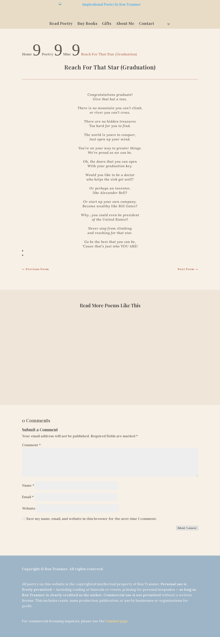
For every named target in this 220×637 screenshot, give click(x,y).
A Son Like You (110, 373)
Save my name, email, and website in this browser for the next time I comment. (91, 518)
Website (28, 508)
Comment (31, 445)
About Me (125, 24)
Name (28, 485)
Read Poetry (61, 24)
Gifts (106, 24)
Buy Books (87, 24)
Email (28, 497)
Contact (146, 24)
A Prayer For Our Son (110, 349)
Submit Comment (187, 528)
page (117, 621)
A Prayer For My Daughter (110, 324)
